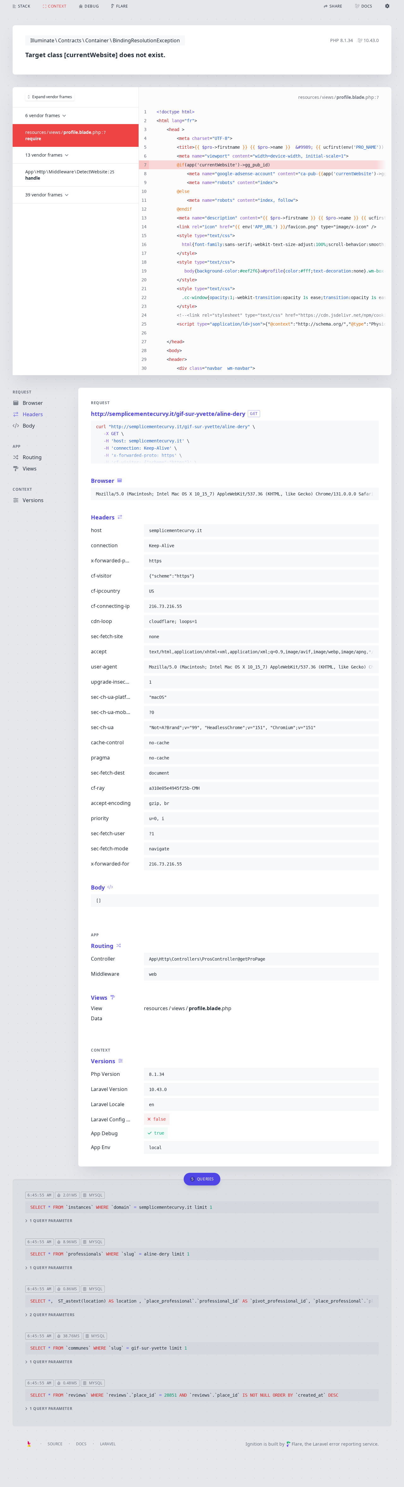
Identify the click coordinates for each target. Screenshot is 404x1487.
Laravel (108, 1444)
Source (55, 1444)
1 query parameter (51, 1220)
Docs (81, 1444)
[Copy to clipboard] (371, 427)
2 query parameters (52, 1314)
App (17, 446)
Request (22, 392)
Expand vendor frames (52, 96)
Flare (297, 1444)
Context (22, 489)
